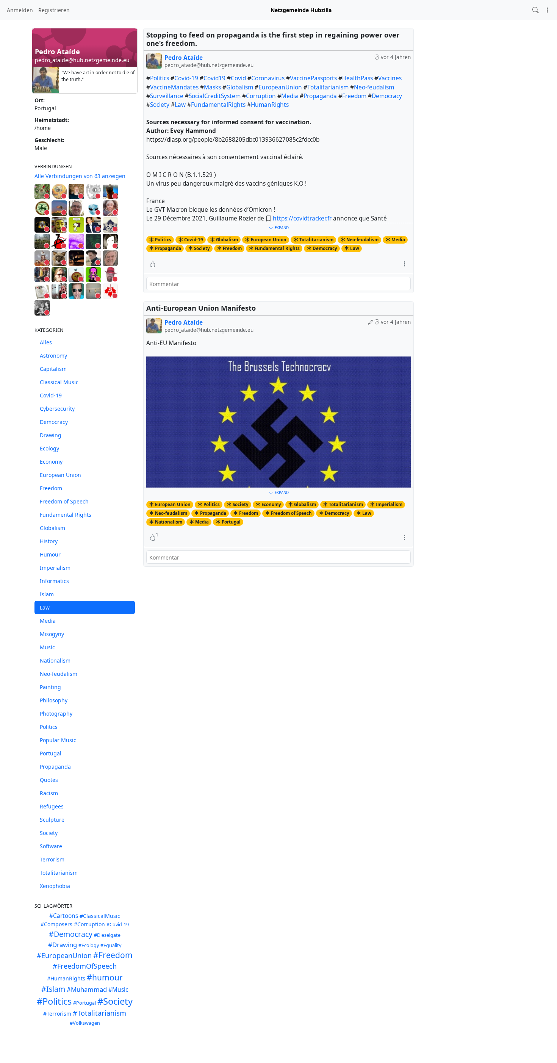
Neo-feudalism (58, 673)
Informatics (54, 581)
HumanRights (270, 105)
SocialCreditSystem (215, 96)
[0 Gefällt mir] (152, 264)
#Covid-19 (117, 924)
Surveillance (166, 96)
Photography (56, 713)
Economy (51, 461)
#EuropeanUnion (64, 955)
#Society (115, 1001)
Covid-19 (51, 395)
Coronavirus (268, 78)
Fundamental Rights (65, 514)
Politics (49, 726)
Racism (49, 793)
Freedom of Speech (64, 501)
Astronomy (53, 355)
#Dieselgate (107, 935)
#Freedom (113, 955)
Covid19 (214, 78)
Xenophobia (55, 885)
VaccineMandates (174, 87)
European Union (60, 474)
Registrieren (54, 10)
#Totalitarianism (99, 1013)
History (49, 541)
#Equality (110, 945)
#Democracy (70, 934)
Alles (46, 342)
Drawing (50, 435)
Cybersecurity (57, 408)
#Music (118, 990)
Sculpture (52, 819)
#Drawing (62, 944)
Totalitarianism (59, 872)
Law (45, 607)
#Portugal (84, 1003)
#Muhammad (87, 989)
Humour (50, 554)
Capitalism (53, 368)
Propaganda (55, 766)
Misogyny (52, 634)
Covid (238, 78)
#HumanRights (66, 978)
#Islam (53, 989)
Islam (47, 594)
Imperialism (55, 567)
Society (49, 832)
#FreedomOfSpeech (85, 966)
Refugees (52, 806)
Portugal (50, 753)
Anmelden (20, 10)
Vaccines (390, 78)
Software (51, 846)
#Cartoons (63, 916)
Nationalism (55, 660)
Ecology (49, 448)
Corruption (261, 96)
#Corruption (89, 924)
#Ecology (88, 945)
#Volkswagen (85, 1023)
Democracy (54, 421)
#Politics (54, 1001)
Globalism (52, 528)
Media (48, 620)
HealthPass (357, 78)
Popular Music (58, 740)
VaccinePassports (313, 78)
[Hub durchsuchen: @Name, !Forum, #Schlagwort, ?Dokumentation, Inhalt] (535, 10)
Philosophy (53, 700)
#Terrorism (57, 1013)
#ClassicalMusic (100, 915)
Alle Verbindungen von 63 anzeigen (79, 176)
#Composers (56, 924)
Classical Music (59, 382)
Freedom (51, 488)
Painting (50, 687)
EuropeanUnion (280, 87)
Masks (212, 87)
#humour (105, 977)
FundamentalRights (218, 105)
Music (47, 647)
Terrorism (52, 859)
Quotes (49, 779)
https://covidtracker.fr (302, 218)
